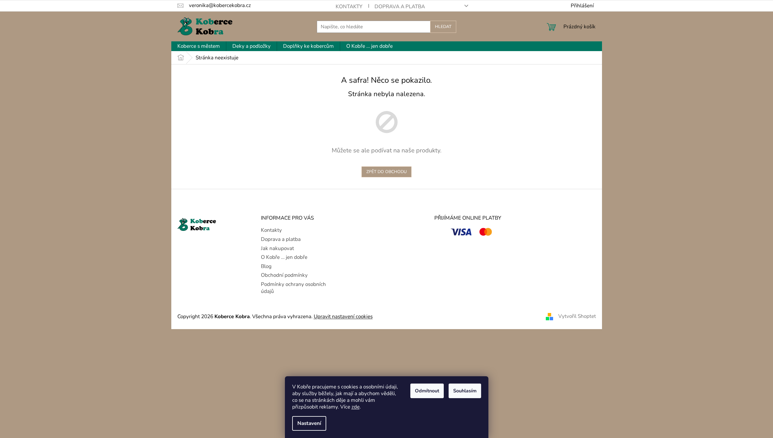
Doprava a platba (400, 6)
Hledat (443, 27)
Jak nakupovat (277, 248)
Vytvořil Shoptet (577, 316)
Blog (266, 266)
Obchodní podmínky (284, 275)
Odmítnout (427, 391)
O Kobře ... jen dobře (284, 257)
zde (355, 406)
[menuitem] (198, 46)
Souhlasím (465, 391)
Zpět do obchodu (386, 172)
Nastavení (309, 423)
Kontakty (349, 6)
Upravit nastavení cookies (343, 316)
